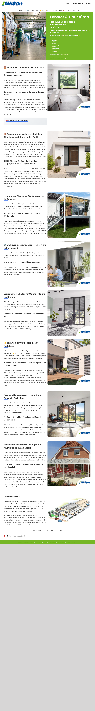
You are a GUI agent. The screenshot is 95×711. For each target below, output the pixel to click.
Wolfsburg (16, 517)
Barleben (29, 154)
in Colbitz (60, 530)
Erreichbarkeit (74, 542)
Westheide (32, 156)
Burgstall (23, 154)
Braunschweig (8, 517)
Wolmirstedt (17, 156)
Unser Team (68, 542)
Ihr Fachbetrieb (50, 530)
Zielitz (34, 154)
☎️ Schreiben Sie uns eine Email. (14, 536)
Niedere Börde (41, 156)
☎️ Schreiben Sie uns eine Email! (17, 120)
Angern (26, 156)
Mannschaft (45, 542)
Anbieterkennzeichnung (52, 542)
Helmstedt (24, 80)
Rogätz (17, 154)
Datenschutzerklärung (61, 542)
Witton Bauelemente (37, 530)
